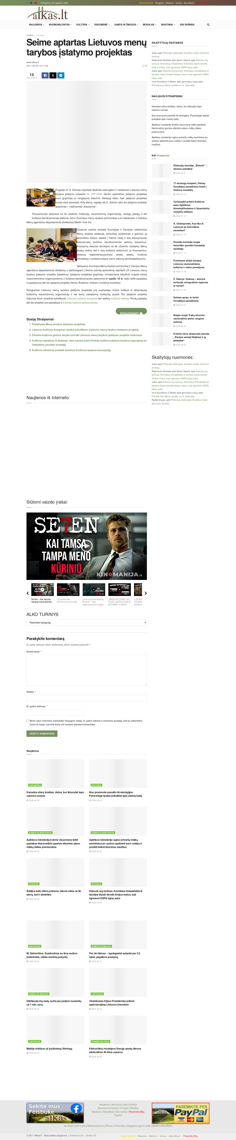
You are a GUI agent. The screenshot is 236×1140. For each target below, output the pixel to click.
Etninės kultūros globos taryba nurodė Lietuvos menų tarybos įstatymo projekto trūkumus (87, 335)
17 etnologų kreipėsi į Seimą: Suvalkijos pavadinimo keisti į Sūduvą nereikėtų (189, 186)
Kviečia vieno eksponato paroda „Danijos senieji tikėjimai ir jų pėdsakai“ (191, 337)
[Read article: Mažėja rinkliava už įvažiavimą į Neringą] (55, 1030)
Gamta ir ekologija (40, 832)
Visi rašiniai (187, 24)
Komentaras (34, 651)
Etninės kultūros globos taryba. (80, 302)
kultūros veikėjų (120, 298)
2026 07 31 (180, 215)
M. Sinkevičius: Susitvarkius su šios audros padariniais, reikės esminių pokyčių (51, 955)
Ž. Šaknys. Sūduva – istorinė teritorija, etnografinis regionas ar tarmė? (190, 282)
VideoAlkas (108, 1111)
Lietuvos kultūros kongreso (82, 298)
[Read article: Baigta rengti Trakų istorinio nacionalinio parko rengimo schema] (161, 320)
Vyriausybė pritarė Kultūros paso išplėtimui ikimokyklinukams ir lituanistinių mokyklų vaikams (191, 206)
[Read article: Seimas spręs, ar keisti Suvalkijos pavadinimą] (161, 302)
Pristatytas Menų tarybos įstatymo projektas (58, 324)
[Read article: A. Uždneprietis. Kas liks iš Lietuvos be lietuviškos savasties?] (161, 229)
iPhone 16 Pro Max (115, 1125)
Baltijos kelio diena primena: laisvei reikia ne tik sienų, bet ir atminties (53, 892)
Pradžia (29, 35)
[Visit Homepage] (47, 13)
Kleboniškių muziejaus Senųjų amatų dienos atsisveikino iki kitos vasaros (115, 1050)
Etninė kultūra (100, 1041)
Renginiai (159, 2)
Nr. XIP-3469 (94, 194)
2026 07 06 (180, 271)
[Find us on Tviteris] (31, 3)
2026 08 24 (96, 902)
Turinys (178, 2)
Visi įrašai (40, 35)
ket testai (69, 1125)
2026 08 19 (180, 194)
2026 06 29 (180, 326)
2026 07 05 (180, 289)
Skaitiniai (167, 24)
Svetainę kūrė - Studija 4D (83, 1135)
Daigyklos (132, 1125)
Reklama (170, 2)
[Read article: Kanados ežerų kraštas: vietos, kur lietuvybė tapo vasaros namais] (55, 773)
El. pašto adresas (37, 706)
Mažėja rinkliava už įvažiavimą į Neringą (49, 1048)
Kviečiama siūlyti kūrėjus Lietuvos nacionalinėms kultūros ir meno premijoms (189, 264)
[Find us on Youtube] (36, 3)
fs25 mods (80, 1125)
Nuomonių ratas (59, 24)
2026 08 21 (180, 173)
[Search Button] (208, 24)
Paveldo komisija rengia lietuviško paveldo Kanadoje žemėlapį (189, 245)
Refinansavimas (95, 1125)
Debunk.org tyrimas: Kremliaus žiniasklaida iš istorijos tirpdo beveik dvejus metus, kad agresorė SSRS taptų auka (115, 894)
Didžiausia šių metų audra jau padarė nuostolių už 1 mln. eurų (53, 1002)
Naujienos (35, 24)
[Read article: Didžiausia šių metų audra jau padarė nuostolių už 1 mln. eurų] (55, 982)
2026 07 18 (180, 234)
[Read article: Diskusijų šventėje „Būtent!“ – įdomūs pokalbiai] (161, 171)
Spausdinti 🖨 (131, 312)
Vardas (31, 691)
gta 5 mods (145, 1125)
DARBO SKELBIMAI (162, 1125)
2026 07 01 (180, 304)
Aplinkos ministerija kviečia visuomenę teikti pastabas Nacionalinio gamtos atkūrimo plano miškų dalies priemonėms (53, 843)
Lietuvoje (34, 946)
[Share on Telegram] (60, 75)
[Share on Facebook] (45, 75)
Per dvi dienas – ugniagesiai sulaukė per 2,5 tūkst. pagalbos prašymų (114, 955)
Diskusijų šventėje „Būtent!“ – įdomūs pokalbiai (190, 167)
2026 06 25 (180, 344)
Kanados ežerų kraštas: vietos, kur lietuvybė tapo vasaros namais (55, 794)
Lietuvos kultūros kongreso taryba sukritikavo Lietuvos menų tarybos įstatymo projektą (85, 329)
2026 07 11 (180, 252)
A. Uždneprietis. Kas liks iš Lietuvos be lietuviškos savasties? (188, 227)
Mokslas (148, 24)
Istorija (34, 884)
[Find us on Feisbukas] (27, 3)
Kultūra (81, 24)
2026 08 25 (33, 800)
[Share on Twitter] (53, 75)
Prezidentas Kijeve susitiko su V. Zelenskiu (173, 85)
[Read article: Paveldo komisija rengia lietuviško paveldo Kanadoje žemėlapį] (161, 247)
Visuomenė (100, 24)
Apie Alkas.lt (189, 2)
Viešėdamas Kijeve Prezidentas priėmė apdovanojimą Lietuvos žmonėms (111, 1002)
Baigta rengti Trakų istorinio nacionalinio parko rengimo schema (189, 318)
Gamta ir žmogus (125, 24)
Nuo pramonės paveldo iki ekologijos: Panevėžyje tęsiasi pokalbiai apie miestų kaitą (115, 794)
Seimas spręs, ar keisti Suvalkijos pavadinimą (186, 299)
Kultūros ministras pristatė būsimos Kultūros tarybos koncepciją (71, 350)
